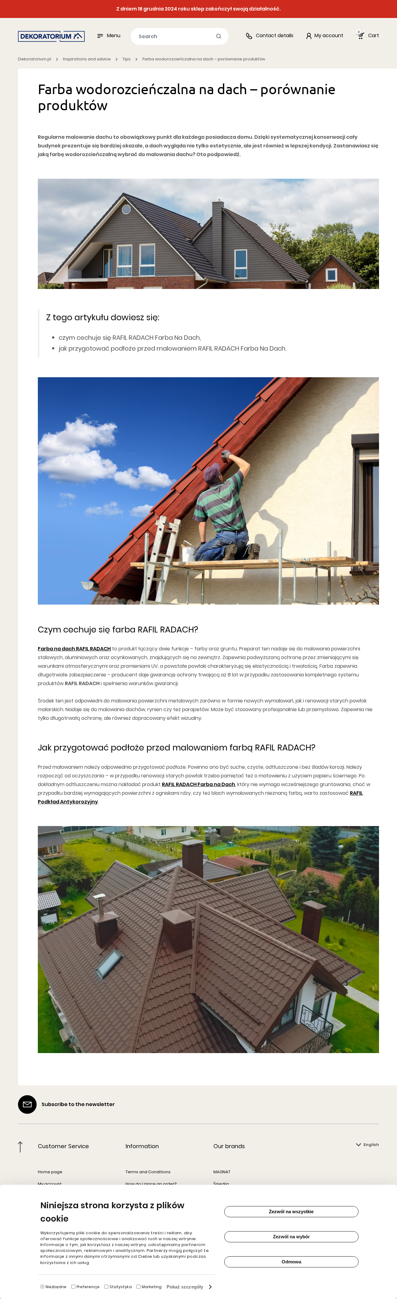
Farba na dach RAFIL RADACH (74, 648)
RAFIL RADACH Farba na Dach (198, 784)
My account (50, 1184)
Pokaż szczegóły (185, 1286)
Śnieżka (221, 1184)
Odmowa (291, 1261)
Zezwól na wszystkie (291, 1211)
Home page (50, 1172)
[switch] (73, 1287)
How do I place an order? (151, 1184)
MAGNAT (221, 1172)
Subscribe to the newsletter (78, 1104)
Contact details (274, 35)
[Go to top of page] (20, 1146)
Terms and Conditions (148, 1172)
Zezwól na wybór (291, 1236)
